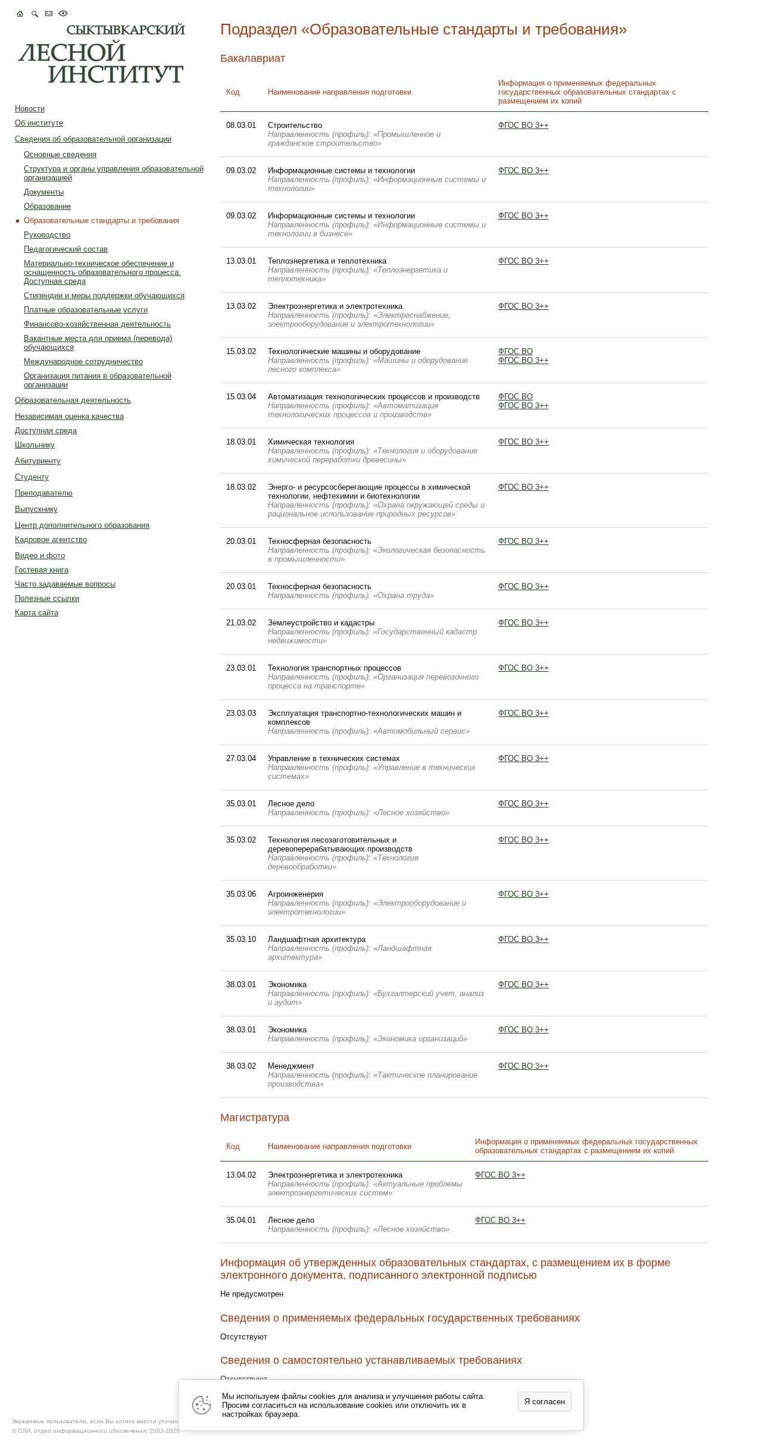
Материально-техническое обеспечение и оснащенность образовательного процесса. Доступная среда (102, 272)
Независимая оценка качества (69, 416)
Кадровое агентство (51, 539)
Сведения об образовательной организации (93, 138)
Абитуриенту (38, 460)
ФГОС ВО (515, 351)
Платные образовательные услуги (86, 309)
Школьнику (35, 444)
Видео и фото (40, 555)
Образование (47, 206)
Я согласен (544, 1401)
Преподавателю (44, 493)
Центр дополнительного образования (82, 525)
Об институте (39, 122)
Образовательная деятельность (73, 400)
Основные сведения (60, 154)
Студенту (32, 476)
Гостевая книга (41, 569)
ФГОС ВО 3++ (523, 125)
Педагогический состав (66, 249)
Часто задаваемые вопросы (65, 584)
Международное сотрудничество (83, 361)
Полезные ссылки (47, 598)
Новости (30, 108)
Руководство (47, 234)
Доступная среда (46, 430)
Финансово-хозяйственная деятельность (97, 324)
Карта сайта (36, 612)
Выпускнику (36, 509)
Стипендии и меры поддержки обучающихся (104, 295)
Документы (44, 191)
